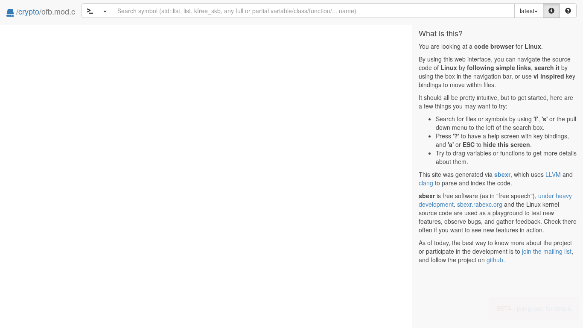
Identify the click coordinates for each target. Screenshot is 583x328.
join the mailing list (546, 251)
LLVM (553, 174)
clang (426, 183)
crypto (28, 11)
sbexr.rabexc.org (479, 204)
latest (527, 10)
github (495, 259)
